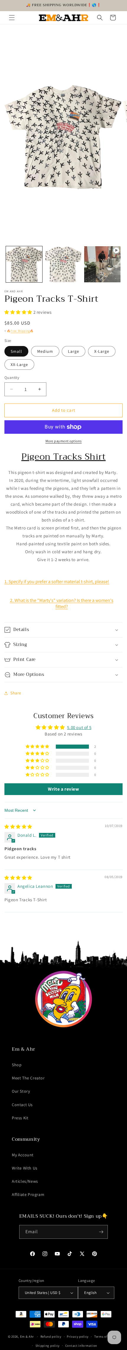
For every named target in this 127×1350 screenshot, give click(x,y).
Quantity (11, 377)
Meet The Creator (28, 1078)
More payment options (63, 441)
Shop (17, 1064)
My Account (23, 1154)
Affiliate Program (28, 1194)
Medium (45, 351)
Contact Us (22, 1104)
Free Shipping (20, 331)
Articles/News (25, 1181)
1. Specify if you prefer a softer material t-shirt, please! (56, 581)
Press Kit (20, 1117)
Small (16, 351)
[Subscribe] (101, 1232)
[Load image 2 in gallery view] (63, 264)
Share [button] (15, 693)
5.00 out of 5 (79, 727)
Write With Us (25, 1168)
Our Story (21, 1091)
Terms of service (106, 1336)
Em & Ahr (27, 1336)
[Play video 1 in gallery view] (102, 264)
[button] (11, 17)
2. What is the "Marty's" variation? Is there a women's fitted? (61, 603)
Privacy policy (78, 1336)
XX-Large (19, 364)
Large (73, 351)
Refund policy (50, 1336)
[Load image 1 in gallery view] (24, 264)
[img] (18, 826)
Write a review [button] (63, 789)
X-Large (101, 351)
